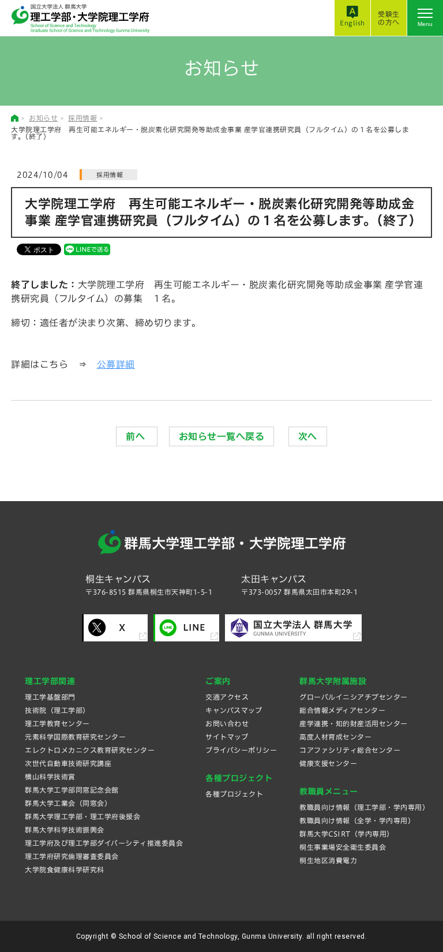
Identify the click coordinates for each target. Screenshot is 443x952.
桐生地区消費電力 (328, 860)
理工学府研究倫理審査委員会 (72, 856)
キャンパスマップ (233, 710)
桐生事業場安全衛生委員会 (342, 846)
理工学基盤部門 (50, 696)
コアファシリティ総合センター (349, 749)
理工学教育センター (57, 723)
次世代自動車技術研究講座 (68, 763)
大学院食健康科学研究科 (64, 869)
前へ (137, 436)
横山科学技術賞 (50, 776)
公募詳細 (116, 364)
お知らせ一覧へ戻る (222, 436)
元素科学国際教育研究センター (75, 736)
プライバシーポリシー (241, 749)
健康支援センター (328, 763)
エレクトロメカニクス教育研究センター (90, 749)
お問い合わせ (227, 723)
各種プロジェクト (234, 793)
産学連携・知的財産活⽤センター (353, 723)
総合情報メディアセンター (342, 710)
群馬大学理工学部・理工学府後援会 (82, 816)
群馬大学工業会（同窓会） (68, 803)
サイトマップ (226, 736)
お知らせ (43, 117)
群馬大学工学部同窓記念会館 (72, 789)
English (352, 23)
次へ (307, 436)
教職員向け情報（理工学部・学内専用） (364, 807)
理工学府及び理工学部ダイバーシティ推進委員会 (104, 842)
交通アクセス (227, 696)
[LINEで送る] (87, 248)
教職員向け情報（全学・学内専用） (357, 820)
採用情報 (82, 117)
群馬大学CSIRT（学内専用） (346, 833)
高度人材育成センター (335, 736)
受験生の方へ (389, 17)
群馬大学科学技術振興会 (64, 829)
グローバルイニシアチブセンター (353, 696)
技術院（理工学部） (57, 710)
